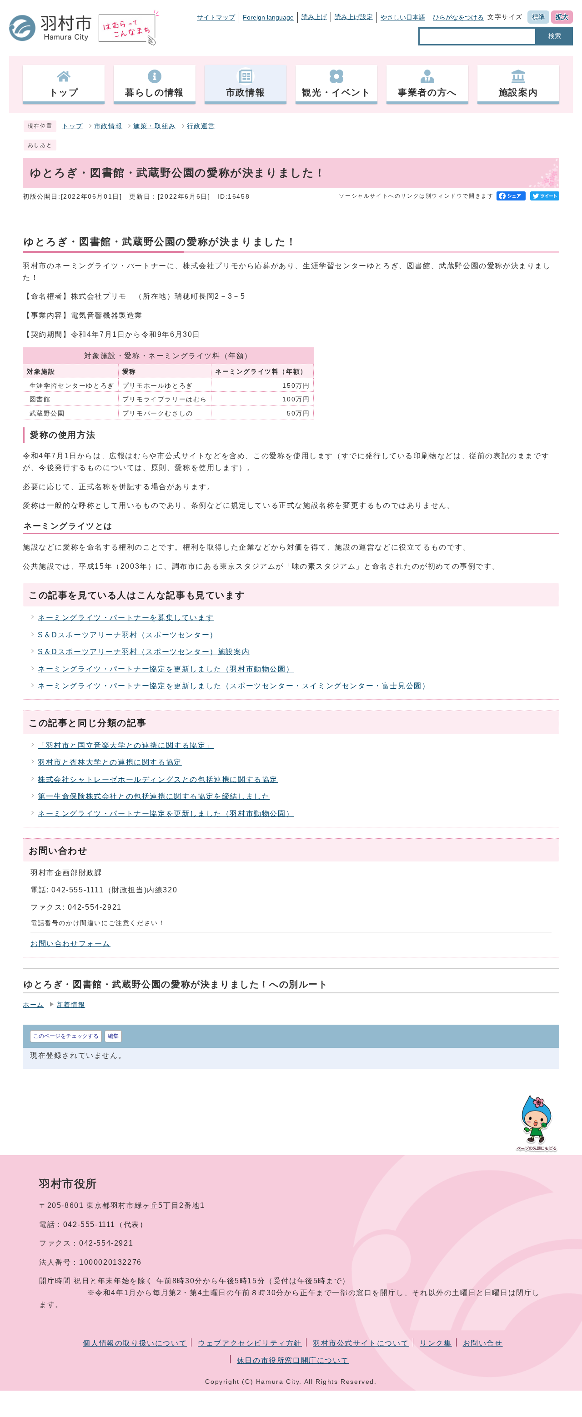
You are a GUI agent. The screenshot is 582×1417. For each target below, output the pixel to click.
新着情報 (71, 1004)
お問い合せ (483, 1343)
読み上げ (314, 16)
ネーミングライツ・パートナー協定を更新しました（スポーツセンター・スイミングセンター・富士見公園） (234, 686)
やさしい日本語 (403, 17)
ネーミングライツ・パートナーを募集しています (126, 617)
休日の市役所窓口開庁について (293, 1360)
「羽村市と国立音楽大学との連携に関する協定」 (126, 745)
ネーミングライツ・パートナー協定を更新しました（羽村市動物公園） (166, 669)
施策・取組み (154, 126)
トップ (72, 126)
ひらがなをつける (458, 17)
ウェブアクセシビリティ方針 (250, 1343)
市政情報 (108, 126)
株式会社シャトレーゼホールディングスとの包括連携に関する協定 (158, 779)
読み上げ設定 (354, 16)
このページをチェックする (66, 1036)
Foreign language (268, 17)
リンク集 (436, 1343)
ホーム (33, 1004)
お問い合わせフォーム (70, 943)
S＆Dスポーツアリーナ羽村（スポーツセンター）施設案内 (144, 652)
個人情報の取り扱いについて (135, 1343)
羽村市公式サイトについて (361, 1343)
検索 (554, 36)
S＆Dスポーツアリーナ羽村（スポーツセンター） (128, 635)
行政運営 (201, 126)
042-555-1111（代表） (105, 1224)
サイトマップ (216, 17)
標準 (538, 16)
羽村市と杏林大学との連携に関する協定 (110, 762)
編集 (113, 1036)
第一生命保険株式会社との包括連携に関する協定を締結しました (154, 796)
